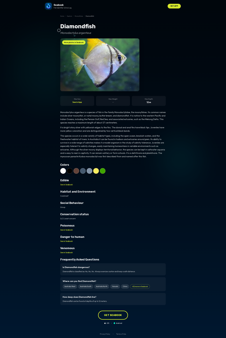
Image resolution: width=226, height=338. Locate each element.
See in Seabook (66, 184)
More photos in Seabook (74, 42)
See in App (77, 102)
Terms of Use (121, 334)
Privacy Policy (105, 334)
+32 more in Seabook (140, 286)
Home (62, 16)
